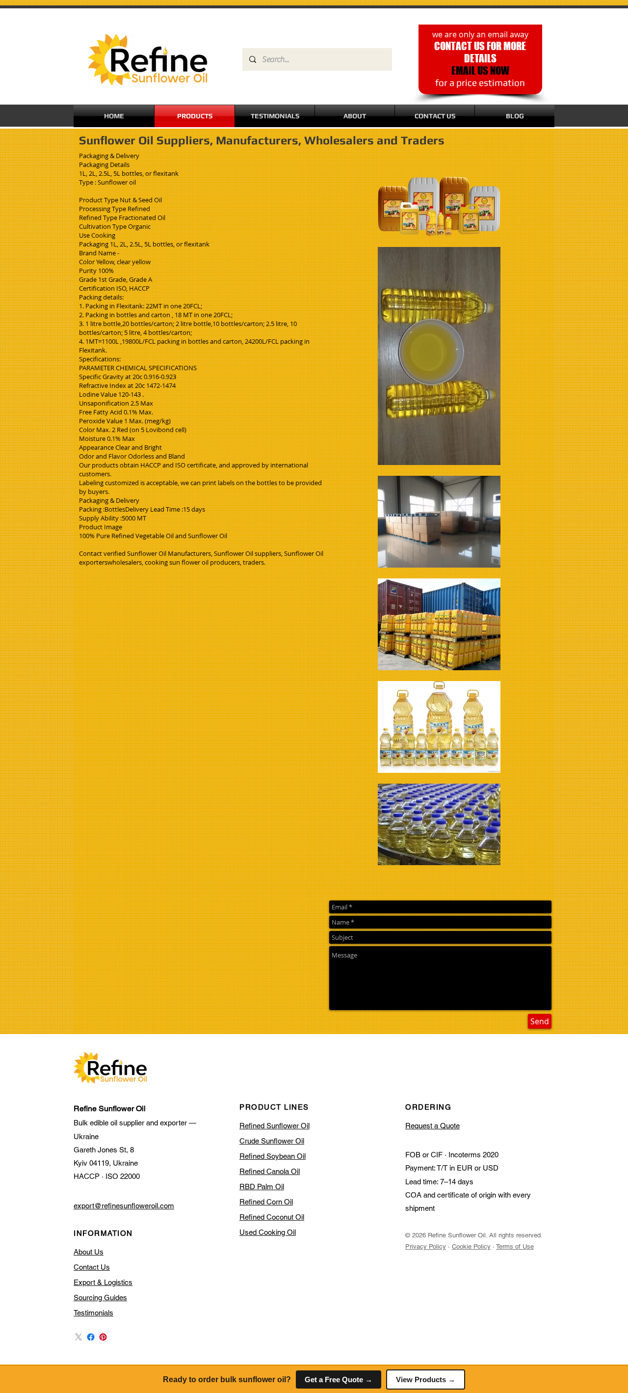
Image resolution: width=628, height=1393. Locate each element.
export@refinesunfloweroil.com (124, 1206)
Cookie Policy (471, 1246)
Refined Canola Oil (269, 1171)
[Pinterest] (103, 1337)
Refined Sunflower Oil (274, 1125)
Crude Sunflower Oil (271, 1141)
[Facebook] (91, 1337)
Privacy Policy (425, 1246)
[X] (78, 1337)
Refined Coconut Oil (271, 1217)
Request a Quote (432, 1125)
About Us (89, 1252)
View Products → (425, 1379)
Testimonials (93, 1313)
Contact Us (92, 1267)
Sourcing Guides (100, 1297)
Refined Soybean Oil (272, 1156)
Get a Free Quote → (338, 1379)
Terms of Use (515, 1246)
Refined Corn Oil (266, 1202)
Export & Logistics (103, 1282)
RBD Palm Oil (261, 1186)
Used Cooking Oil (267, 1232)
